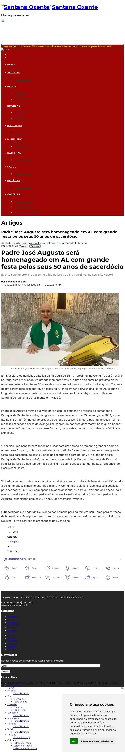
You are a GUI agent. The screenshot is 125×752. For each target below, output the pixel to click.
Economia (12, 616)
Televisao (20, 112)
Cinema (11, 638)
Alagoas (13, 72)
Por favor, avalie (9, 246)
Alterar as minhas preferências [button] (97, 741)
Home (11, 64)
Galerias (13, 194)
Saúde (11, 166)
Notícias (13, 180)
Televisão (12, 643)
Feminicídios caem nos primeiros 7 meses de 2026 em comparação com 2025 (67, 46)
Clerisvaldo (20, 93)
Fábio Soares (22, 99)
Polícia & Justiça (23, 187)
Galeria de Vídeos (24, 207)
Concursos (12, 625)
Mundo (11, 635)
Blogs (11, 86)
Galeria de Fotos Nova (26, 212)
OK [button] (73, 741)
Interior (11, 627)
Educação (14, 125)
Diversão (14, 106)
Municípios (15, 139)
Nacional (14, 153)
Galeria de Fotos (23, 201)
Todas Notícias (22, 79)
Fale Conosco (14, 685)
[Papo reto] (14, 36)
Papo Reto (21, 118)
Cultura (11, 649)
